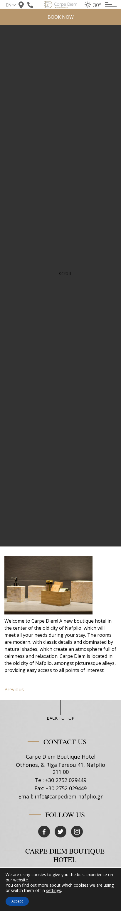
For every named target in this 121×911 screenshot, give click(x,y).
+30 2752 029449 (65, 780)
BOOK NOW (61, 17)
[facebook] (44, 831)
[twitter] (60, 831)
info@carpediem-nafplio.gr (69, 796)
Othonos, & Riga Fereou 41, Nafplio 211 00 (60, 768)
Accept (17, 901)
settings (53, 890)
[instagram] (77, 831)
